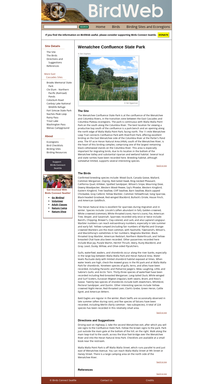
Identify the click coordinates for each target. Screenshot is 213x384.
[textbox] (60, 26)
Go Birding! (58, 197)
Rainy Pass (52, 117)
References (53, 65)
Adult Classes (59, 204)
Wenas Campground (58, 127)
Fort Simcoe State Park (59, 110)
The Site (51, 52)
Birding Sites (54, 148)
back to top (162, 165)
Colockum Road (55, 100)
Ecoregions (53, 141)
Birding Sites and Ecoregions (148, 26)
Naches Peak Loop (57, 114)
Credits (150, 380)
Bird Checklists (55, 145)
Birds (116, 26)
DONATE (163, 34)
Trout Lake (52, 121)
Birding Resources (57, 152)
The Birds (52, 55)
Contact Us (106, 380)
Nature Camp (59, 208)
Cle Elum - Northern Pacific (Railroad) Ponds (58, 93)
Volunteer (57, 201)
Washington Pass (56, 124)
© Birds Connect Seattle (63, 380)
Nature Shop (59, 211)
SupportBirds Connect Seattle (57, 164)
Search (84, 26)
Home (100, 26)
